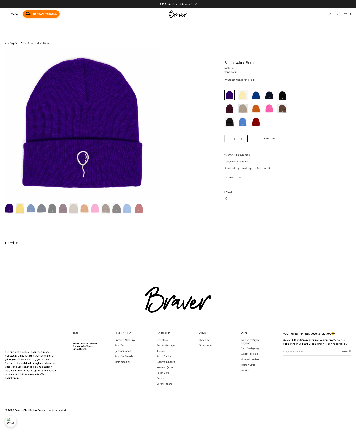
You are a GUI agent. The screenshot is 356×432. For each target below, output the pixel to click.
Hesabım (204, 340)
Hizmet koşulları (250, 359)
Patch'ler (119, 345)
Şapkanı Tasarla (123, 351)
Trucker (161, 351)
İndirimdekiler (122, 362)
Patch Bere (163, 372)
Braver (18, 410)
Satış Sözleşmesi (250, 348)
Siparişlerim (205, 345)
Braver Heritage (165, 345)
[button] (330, 14)
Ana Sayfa (11, 43)
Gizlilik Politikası (249, 353)
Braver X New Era (125, 340)
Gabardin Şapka (166, 362)
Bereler (161, 378)
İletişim (245, 370)
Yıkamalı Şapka (165, 367)
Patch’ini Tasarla (124, 356)
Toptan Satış (248, 364)
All (22, 43)
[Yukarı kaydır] (349, 425)
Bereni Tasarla (165, 383)
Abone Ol (346, 351)
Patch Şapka (164, 356)
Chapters (162, 340)
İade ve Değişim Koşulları (250, 342)
